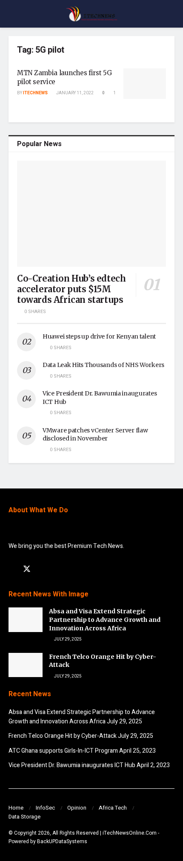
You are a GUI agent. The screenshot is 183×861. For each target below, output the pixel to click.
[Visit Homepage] (91, 14)
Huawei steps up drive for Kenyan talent (99, 336)
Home (16, 808)
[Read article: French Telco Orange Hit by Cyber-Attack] (26, 665)
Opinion (76, 808)
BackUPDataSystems (62, 841)
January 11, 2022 (74, 93)
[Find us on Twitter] (27, 569)
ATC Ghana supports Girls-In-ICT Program (63, 750)
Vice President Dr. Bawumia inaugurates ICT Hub (72, 765)
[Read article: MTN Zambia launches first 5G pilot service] (144, 83)
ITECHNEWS (35, 93)
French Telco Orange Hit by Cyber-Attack (63, 735)
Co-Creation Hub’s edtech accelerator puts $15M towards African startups (71, 289)
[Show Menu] (12, 14)
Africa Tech (113, 808)
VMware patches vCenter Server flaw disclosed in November (95, 434)
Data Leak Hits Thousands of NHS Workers (103, 365)
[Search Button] (170, 14)
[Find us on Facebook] (11, 570)
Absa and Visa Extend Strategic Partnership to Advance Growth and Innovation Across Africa (104, 619)
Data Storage (24, 817)
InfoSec (45, 808)
